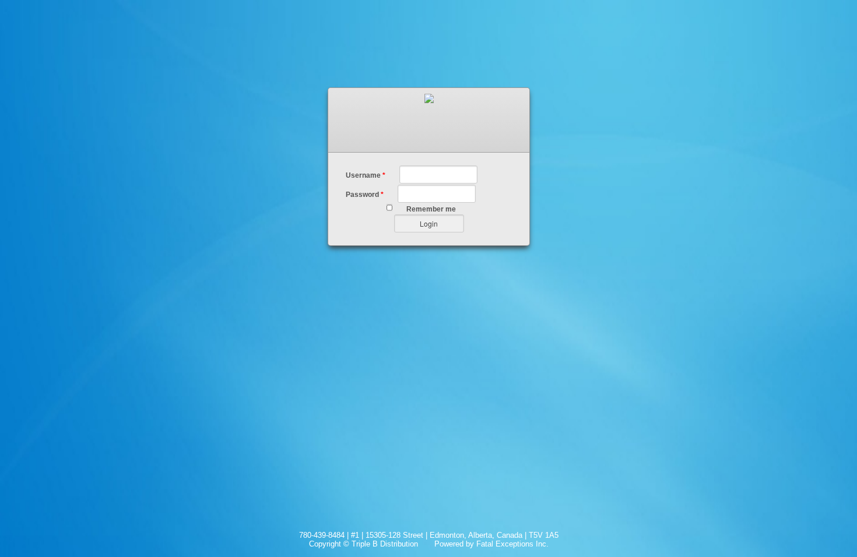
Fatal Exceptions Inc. (512, 544)
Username (365, 175)
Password (365, 195)
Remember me (431, 209)
